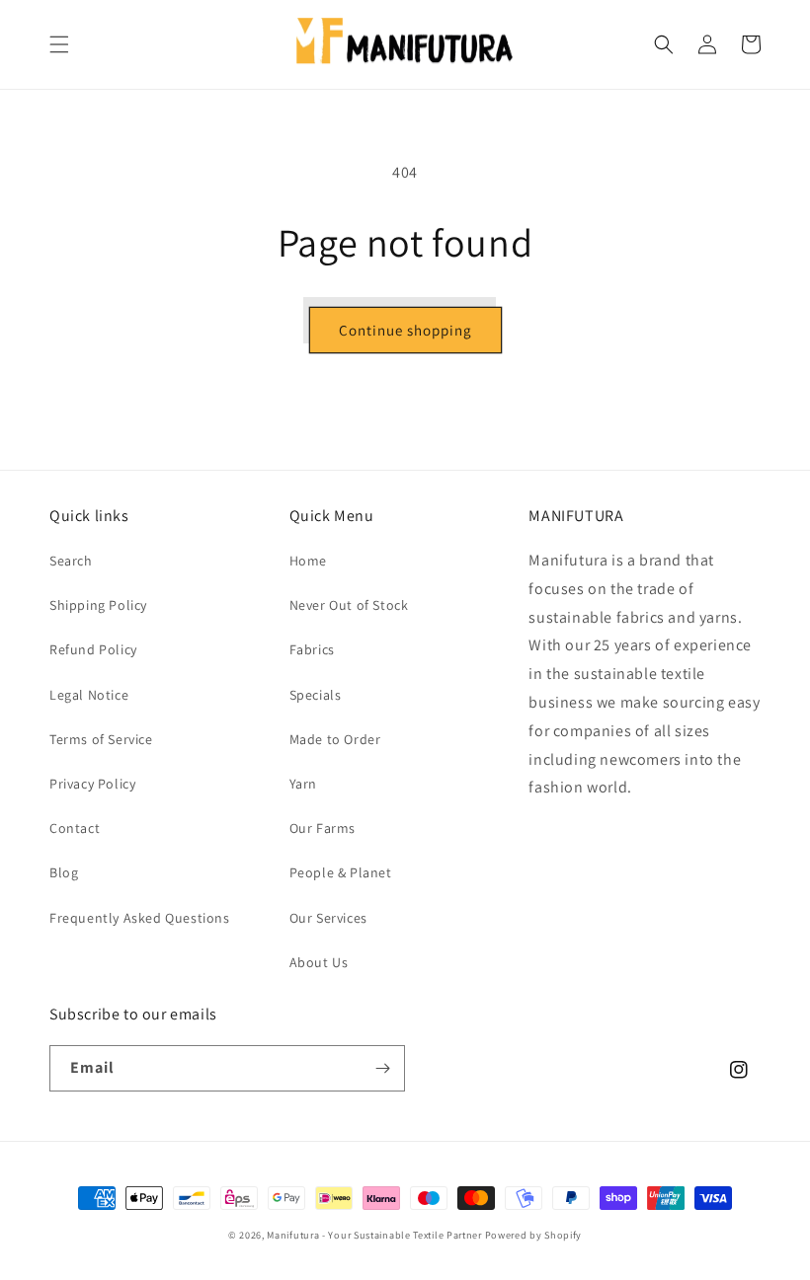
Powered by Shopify (534, 1235)
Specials (315, 695)
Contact (74, 828)
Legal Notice (88, 695)
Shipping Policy (98, 605)
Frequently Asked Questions (139, 918)
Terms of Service (101, 739)
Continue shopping (405, 330)
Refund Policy (93, 649)
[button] (59, 44)
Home (308, 560)
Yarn (303, 783)
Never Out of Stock (349, 605)
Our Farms (322, 828)
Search (71, 560)
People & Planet (340, 872)
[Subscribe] (382, 1068)
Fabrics (312, 649)
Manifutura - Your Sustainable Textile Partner (374, 1235)
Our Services (328, 918)
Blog (63, 872)
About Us (319, 962)
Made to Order (335, 739)
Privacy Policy (92, 783)
